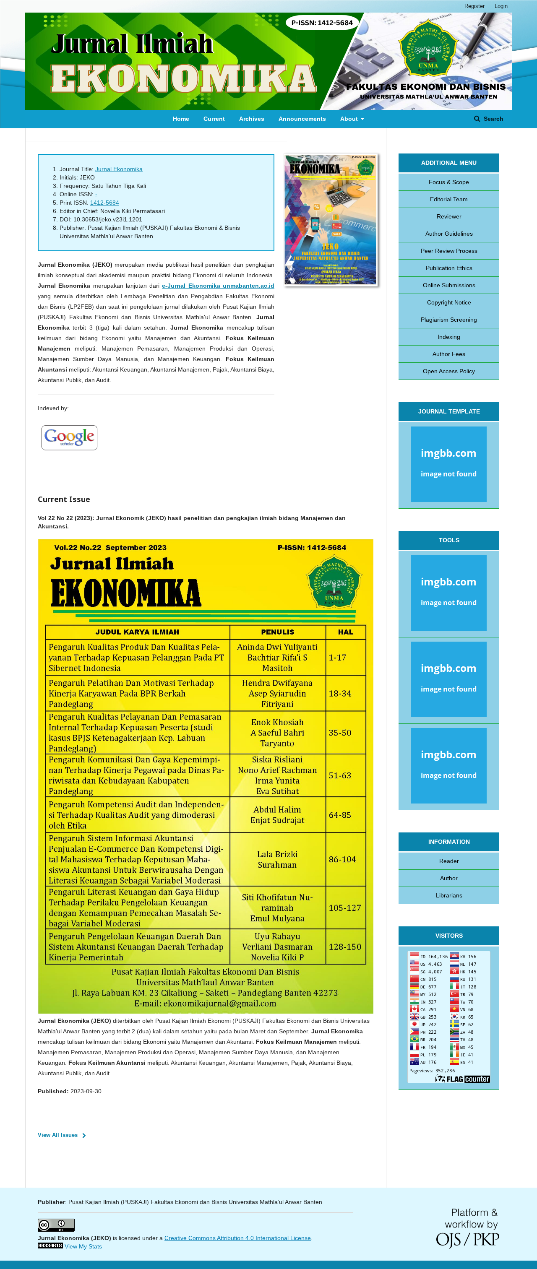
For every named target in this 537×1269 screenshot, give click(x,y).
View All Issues (58, 1135)
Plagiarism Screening (449, 319)
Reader (449, 861)
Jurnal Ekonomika (119, 169)
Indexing (449, 336)
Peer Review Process (449, 250)
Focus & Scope (449, 182)
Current (214, 118)
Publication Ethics (449, 268)
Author (449, 878)
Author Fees (449, 354)
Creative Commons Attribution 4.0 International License (237, 1238)
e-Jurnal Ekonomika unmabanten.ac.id (218, 285)
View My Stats (83, 1246)
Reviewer (449, 216)
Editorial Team (449, 199)
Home (181, 118)
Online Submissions (449, 285)
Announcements (302, 118)
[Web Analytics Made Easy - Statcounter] (50, 1246)
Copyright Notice (449, 302)
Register (474, 6)
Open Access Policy (449, 371)
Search (492, 118)
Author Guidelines (449, 233)
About (350, 118)
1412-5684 (104, 202)
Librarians (449, 895)
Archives (251, 118)
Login (501, 6)
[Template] (449, 465)
